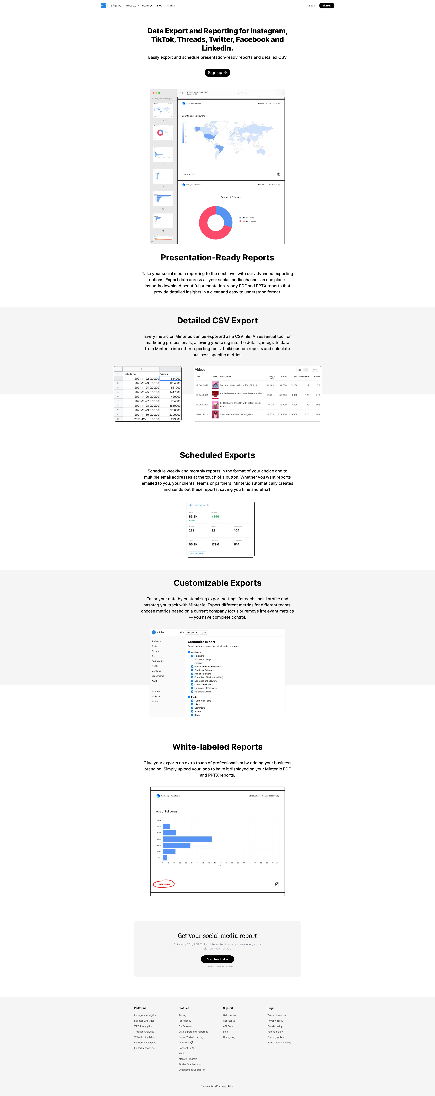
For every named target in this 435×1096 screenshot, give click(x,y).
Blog (159, 5)
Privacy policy (275, 1020)
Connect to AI (186, 1047)
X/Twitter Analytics (144, 1037)
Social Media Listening (191, 1037)
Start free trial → (217, 959)
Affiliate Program (188, 1058)
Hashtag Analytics (144, 1020)
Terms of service (276, 1015)
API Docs (228, 1026)
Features (147, 5)
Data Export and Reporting (193, 1031)
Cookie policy (274, 1026)
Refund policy (275, 1031)
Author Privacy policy (279, 1042)
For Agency (185, 1020)
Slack (182, 1053)
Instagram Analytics (145, 1015)
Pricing (171, 5)
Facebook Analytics (145, 1042)
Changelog (229, 1037)
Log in (312, 5)
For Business (185, 1026)
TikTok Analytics (143, 1026)
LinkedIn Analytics (144, 1047)
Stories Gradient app (190, 1064)
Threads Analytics (144, 1031)
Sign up (326, 5)
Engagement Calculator (192, 1069)
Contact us (229, 1020)
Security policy (275, 1037)
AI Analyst (184, 1042)
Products (130, 5)
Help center (229, 1015)
